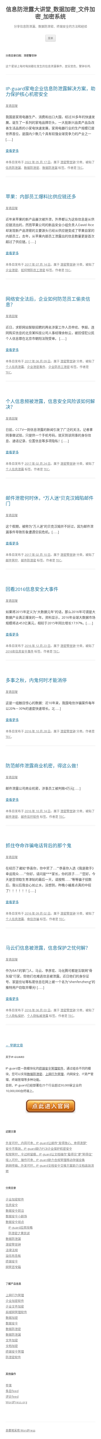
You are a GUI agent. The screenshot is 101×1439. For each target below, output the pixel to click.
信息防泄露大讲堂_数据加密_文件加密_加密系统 (50, 13)
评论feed (12, 1396)
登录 (9, 1385)
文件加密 (12, 1340)
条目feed (12, 1391)
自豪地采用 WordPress (20, 1430)
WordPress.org (16, 1402)
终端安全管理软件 (51, 1068)
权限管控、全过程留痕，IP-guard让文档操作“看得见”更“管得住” (49, 1154)
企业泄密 (12, 270)
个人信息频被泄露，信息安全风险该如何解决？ (50, 404)
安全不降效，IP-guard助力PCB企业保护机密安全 (39, 1148)
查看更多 (12, 150)
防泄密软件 (13, 1357)
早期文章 (14, 1045)
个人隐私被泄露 (37, 1016)
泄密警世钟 (68, 162)
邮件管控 (12, 560)
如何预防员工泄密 (33, 270)
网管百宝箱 (13, 1267)
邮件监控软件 (30, 816)
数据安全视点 (15, 1222)
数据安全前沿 (15, 1210)
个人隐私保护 (15, 1016)
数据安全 (12, 1323)
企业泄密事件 (36, 367)
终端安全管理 (15, 1351)
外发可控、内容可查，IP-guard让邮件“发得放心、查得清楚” (46, 1143)
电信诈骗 (33, 919)
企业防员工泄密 (59, 367)
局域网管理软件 (16, 1312)
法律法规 (12, 1250)
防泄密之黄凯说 (19, 1233)
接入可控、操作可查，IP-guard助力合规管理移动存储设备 (45, 1160)
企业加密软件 (15, 1199)
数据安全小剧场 (16, 1216)
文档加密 (12, 1346)
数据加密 (12, 1318)
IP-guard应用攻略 (20, 1227)
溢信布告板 (13, 1256)
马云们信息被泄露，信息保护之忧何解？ (48, 948)
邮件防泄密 (28, 560)
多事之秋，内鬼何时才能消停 (36, 680)
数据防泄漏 (50, 168)
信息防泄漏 (13, 168)
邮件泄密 (12, 816)
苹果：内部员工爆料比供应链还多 (41, 196)
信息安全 (12, 1205)
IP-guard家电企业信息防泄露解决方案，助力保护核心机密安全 (50, 91)
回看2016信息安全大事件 (32, 589)
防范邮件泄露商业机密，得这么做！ (43, 766)
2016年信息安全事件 (20, 651)
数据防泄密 (31, 168)
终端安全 (12, 1261)
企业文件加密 (15, 1306)
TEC (79, 168)
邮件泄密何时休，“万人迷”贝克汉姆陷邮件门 (49, 501)
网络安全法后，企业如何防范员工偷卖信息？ (48, 302)
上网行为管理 (54, 1074)
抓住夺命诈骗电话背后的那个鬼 (38, 845)
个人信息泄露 (15, 367)
